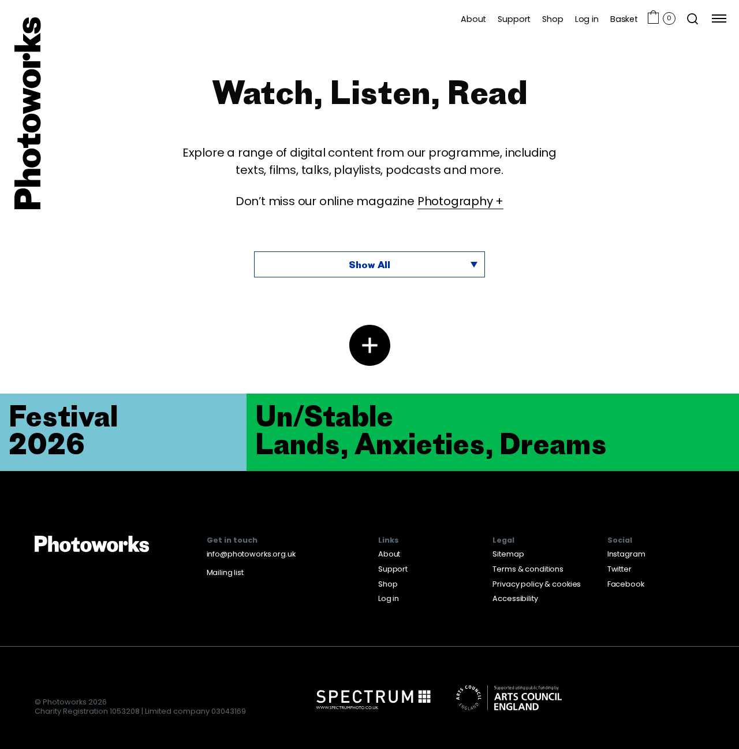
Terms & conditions (527, 569)
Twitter (619, 569)
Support (514, 18)
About (473, 18)
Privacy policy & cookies (536, 584)
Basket (624, 18)
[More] (369, 345)
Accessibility (515, 598)
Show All (369, 264)
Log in (587, 18)
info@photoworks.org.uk (251, 554)
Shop (552, 18)
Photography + (460, 201)
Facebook (625, 584)
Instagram (626, 554)
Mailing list (225, 572)
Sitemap (508, 554)
